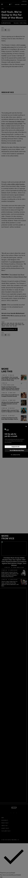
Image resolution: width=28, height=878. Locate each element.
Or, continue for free (15, 454)
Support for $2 (15, 446)
